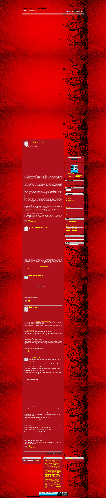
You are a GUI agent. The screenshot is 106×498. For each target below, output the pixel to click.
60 (29, 220)
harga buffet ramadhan (56, 471)
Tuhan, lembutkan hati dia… (36, 275)
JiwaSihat (68, 228)
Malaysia (47, 474)
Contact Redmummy (76, 14)
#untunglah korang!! (34, 358)
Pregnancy (34, 221)
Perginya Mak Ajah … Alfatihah (71, 205)
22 (29, 300)
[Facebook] (69, 11)
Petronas (47, 476)
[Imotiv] (78, 11)
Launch (49, 472)
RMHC (54, 479)
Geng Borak (68, 230)
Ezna (67, 226)
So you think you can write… (37, 142)
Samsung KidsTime (48, 483)
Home (82, 14)
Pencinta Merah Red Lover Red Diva (34, 8)
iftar (46, 472)
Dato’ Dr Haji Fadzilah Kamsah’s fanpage (43, 321)
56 (29, 446)
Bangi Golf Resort (49, 461)
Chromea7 (53, 466)
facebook (57, 467)
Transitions (48, 484)
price (59, 476)
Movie (29, 301)
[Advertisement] (53, 3)
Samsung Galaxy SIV (54, 481)
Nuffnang (33, 269)
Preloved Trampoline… (70, 211)
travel (57, 486)
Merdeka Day (56, 475)
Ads (28, 269)
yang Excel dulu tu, (30, 330)
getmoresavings (48, 471)
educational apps (50, 467)
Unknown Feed (71, 458)
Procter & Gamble (57, 477)
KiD (67, 224)
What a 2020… (68, 198)
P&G (59, 475)
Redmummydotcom (49, 479)
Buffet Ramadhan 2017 (54, 463)
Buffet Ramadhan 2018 (49, 464)
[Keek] (76, 11)
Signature (57, 483)
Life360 (56, 472)
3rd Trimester (30, 221)
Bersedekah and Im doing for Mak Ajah (72, 202)
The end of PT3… (69, 209)
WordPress (28, 496)
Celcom (30, 269)
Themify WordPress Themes (35, 496)
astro (53, 460)
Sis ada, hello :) (69, 207)
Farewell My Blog (69, 196)
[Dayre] (79, 11)
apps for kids (49, 460)
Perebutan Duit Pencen (70, 200)
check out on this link (44, 266)
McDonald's (51, 475)
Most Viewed (68, 190)
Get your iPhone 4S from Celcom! (38, 227)
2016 (46, 460)
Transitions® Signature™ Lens (52, 485)
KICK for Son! (33, 307)
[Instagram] (74, 11)
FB (60, 467)
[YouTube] (72, 11)
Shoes (53, 483)
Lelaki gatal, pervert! (72, 221)
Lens (52, 472)
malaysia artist (52, 474)
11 (28, 268)
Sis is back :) (68, 214)
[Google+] (71, 11)
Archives (67, 244)
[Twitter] (67, 11)
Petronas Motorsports (53, 476)
